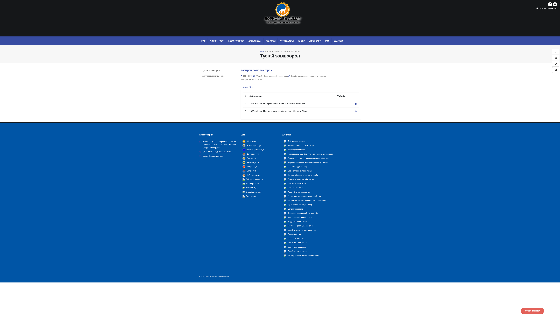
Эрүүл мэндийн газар (297, 222)
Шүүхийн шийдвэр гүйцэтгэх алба (302, 213)
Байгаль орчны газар (296, 141)
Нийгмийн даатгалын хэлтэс (300, 226)
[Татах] (356, 104)
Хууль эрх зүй (255, 41)
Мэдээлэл (270, 41)
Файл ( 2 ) (248, 87)
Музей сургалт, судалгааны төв (301, 230)
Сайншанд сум (253, 175)
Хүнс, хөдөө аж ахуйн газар (299, 205)
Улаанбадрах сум (253, 192)
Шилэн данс (315, 41)
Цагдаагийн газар (295, 209)
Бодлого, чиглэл (236, 41)
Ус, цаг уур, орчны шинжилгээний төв (304, 196)
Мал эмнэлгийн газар (297, 243)
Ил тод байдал (287, 41)
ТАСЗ (327, 41)
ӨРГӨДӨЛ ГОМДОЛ (532, 311)
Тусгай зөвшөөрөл (211, 71)
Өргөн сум (251, 171)
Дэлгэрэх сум (252, 154)
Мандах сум (251, 167)
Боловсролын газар (296, 150)
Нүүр (203, 41)
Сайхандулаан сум (254, 179)
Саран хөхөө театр (295, 239)
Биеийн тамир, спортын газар (300, 146)
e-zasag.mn (339, 41)
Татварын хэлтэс (295, 188)
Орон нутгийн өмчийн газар (299, 171)
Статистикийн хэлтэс (296, 184)
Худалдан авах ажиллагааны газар (303, 255)
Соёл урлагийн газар (296, 247)
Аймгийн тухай (217, 41)
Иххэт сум (251, 158)
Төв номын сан (294, 234)
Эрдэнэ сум (251, 196)
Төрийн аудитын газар (297, 251)
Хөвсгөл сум (251, 188)
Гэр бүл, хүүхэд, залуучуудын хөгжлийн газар (308, 158)
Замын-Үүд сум (253, 162)
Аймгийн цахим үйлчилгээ (213, 76)
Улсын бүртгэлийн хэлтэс (298, 192)
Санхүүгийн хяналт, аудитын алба (302, 175)
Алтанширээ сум (253, 146)
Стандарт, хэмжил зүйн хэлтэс (301, 179)
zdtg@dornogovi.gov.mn (213, 156)
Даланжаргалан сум (255, 150)
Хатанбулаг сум (252, 184)
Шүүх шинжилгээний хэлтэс (300, 217)
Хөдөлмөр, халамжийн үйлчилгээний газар (306, 201)
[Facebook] (550, 4)
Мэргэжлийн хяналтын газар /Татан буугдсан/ (307, 162)
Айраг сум (251, 141)
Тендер (301, 41)
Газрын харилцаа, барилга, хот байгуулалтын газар (310, 154)
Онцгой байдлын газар (297, 167)
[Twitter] (555, 4)
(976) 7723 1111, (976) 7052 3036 (217, 152)
